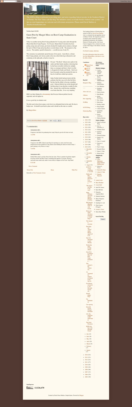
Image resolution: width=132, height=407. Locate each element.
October (89, 157)
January (88, 350)
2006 (86, 374)
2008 (86, 369)
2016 (86, 144)
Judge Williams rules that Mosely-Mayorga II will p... (89, 196)
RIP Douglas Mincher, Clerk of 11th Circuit (89, 205)
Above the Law (87, 91)
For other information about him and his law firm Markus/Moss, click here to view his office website (93, 56)
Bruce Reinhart (99, 182)
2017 (86, 142)
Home (52, 170)
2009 (86, 367)
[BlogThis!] (55, 121)
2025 (86, 122)
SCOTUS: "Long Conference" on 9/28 (89, 169)
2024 (86, 125)
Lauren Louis (99, 180)
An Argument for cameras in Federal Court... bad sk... (89, 276)
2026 (86, 120)
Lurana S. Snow (100, 209)
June (88, 336)
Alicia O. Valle (101, 172)
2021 (86, 132)
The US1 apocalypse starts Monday (89, 240)
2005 (86, 377)
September (89, 161)
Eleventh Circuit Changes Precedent (89, 309)
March (88, 344)
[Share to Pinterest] (60, 121)
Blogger (81, 395)
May (88, 339)
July (88, 334)
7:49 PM (33, 148)
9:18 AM (33, 162)
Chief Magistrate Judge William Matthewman (101, 162)
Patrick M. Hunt (101, 170)
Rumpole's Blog (87, 83)
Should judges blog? (88, 295)
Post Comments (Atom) (39, 173)
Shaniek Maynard (99, 175)
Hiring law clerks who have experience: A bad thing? (89, 214)
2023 (86, 127)
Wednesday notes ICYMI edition (89, 247)
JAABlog (85, 102)
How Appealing (87, 98)
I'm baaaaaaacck (89, 300)
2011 (86, 362)
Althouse (85, 95)
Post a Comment (33, 166)
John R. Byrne (88, 69)
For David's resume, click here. (91, 51)
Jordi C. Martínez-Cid (88, 74)
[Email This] (54, 121)
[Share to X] (57, 121)
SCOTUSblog (86, 107)
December (89, 149)
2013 (86, 357)
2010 (86, 364)
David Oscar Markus (98, 33)
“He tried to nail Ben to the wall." (89, 188)
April (88, 341)
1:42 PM (33, 134)
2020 (86, 134)
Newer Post (30, 170)
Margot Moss (32, 110)
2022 (86, 130)
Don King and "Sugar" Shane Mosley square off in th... (89, 231)
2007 (86, 372)
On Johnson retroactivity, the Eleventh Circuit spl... (89, 287)
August (89, 165)
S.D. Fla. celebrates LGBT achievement (89, 317)
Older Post (74, 170)
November (89, 153)
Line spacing (89, 304)
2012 (86, 360)
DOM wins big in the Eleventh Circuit (89, 328)
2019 (86, 137)
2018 (86, 139)
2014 (86, 355)
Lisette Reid (99, 185)
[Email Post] (50, 120)
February (89, 346)
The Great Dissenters (89, 323)
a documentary (46, 94)
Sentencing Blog (87, 111)
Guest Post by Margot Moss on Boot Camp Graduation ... (89, 256)
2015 (86, 147)
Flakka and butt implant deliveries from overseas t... (89, 178)
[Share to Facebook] (59, 121)
